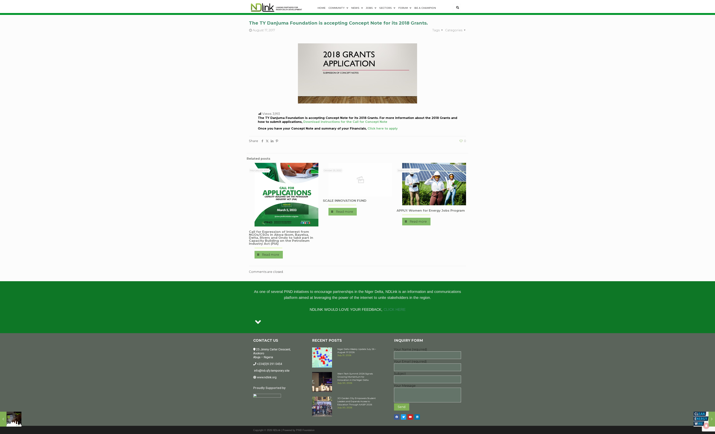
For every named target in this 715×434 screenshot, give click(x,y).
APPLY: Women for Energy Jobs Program (431, 210)
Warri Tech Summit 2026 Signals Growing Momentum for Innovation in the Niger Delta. (355, 376)
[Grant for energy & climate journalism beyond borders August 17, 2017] (704, 419)
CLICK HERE (395, 309)
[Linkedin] (417, 417)
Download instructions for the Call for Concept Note (345, 122)
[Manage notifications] (706, 426)
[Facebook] (396, 417)
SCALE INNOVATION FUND (344, 200)
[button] (338, 8)
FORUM (403, 7)
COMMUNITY (336, 7)
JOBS (369, 7)
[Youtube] (410, 417)
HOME (321, 7)
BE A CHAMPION (425, 7)
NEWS (355, 7)
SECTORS (385, 7)
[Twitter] (403, 417)
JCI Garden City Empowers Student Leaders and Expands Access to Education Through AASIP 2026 (356, 401)
